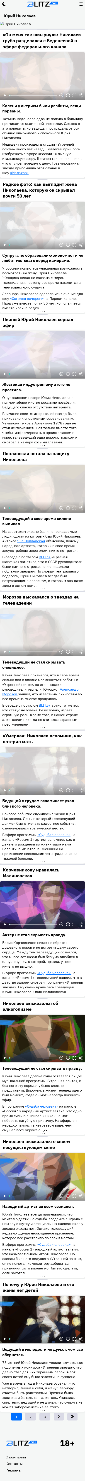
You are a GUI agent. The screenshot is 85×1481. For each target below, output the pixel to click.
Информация (68, 95)
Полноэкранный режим (74, 95)
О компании (16, 1457)
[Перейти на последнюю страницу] (72, 1416)
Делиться (81, 95)
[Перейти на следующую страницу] (59, 1416)
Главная (21, 1443)
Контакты (14, 1463)
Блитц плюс (42, 4)
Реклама (13, 1470)
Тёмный (4, 4)
